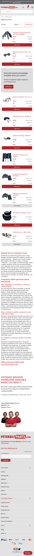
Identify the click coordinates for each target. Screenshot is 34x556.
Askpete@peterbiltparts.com (10, 403)
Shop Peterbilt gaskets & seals (9, 364)
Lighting (3, 479)
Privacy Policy (5, 517)
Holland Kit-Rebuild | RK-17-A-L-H (22, 97)
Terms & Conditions (6, 521)
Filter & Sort (29, 24)
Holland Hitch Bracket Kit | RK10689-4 (20, 175)
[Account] (23, 7)
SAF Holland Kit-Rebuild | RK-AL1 (22, 213)
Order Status (4, 506)
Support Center (6, 407)
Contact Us (8, 87)
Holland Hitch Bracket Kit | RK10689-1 (20, 194)
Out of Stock (17, 205)
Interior (3, 472)
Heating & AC (4, 475)
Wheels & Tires (5, 487)
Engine (3, 490)
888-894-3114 (5, 405)
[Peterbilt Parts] (9, 7)
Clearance (4, 494)
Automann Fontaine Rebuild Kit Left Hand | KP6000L (22, 33)
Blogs (2, 529)
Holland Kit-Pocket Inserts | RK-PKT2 (22, 52)
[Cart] (27, 7)
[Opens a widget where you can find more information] (27, 553)
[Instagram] (16, 549)
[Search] (3, 11)
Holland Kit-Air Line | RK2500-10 (22, 116)
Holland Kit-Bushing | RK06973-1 (22, 135)
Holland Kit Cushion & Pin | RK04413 (20, 155)
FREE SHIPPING (17, 2)
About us (3, 533)
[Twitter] (19, 549)
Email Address (5, 453)
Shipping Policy (5, 510)
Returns (3, 513)
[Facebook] (14, 549)
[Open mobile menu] (32, 7)
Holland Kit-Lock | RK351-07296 (22, 232)
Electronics (4, 483)
